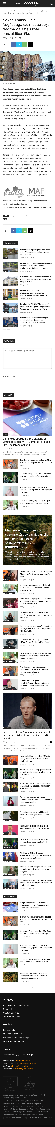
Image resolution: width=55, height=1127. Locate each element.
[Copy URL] (30, 44)
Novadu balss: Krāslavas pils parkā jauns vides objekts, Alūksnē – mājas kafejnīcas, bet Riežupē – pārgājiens (36, 265)
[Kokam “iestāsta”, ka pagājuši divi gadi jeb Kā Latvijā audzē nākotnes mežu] (10, 505)
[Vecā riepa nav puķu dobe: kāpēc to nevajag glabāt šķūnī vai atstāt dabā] (10, 843)
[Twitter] (19, 44)
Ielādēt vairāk (26, 987)
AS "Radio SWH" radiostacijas (16, 1005)
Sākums (5, 11)
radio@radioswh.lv (22, 1060)
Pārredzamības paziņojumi (15, 1041)
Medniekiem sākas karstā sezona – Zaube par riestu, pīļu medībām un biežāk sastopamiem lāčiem (34, 975)
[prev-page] (4, 331)
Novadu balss (23, 216)
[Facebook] (13, 44)
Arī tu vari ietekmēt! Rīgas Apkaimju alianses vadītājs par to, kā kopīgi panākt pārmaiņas (36, 489)
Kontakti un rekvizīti (11, 1016)
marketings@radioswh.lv (23, 1069)
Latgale (13, 216)
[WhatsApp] (25, 44)
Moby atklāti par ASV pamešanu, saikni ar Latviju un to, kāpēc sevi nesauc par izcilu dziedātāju (35, 785)
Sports (5, 434)
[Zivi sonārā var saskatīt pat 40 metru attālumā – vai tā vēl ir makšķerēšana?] (10, 644)
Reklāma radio (9, 1030)
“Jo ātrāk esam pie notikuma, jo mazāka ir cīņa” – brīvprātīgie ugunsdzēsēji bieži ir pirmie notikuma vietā (36, 882)
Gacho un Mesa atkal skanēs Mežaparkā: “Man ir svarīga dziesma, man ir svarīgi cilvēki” (36, 574)
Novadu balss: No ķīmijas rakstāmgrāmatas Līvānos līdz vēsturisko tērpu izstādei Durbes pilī (34, 292)
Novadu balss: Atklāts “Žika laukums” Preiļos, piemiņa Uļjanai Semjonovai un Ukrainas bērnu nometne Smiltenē (35, 306)
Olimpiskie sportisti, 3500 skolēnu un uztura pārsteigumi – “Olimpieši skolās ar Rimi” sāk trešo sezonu (27, 442)
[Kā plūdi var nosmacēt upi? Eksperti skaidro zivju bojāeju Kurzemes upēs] (10, 816)
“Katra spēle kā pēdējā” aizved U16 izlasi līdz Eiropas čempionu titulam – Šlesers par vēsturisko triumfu (36, 601)
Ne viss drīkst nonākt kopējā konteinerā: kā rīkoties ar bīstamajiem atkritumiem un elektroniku (35, 772)
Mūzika (5, 580)
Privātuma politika (11, 1013)
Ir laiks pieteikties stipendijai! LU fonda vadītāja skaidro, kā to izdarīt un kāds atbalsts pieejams (35, 758)
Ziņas (21, 11)
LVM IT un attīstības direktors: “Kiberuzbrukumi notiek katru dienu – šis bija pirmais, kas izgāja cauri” (36, 855)
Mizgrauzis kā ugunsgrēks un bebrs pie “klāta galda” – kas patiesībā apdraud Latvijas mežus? (35, 587)
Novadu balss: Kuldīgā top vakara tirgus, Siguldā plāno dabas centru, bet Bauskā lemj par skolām (35, 279)
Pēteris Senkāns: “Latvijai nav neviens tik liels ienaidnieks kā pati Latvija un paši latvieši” (27, 735)
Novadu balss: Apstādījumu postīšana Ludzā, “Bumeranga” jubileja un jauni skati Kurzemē (35, 252)
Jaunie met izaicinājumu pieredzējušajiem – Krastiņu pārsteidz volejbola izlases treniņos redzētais (35, 682)
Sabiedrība (14, 11)
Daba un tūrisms (11, 547)
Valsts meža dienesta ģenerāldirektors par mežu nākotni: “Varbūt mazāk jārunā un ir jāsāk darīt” (36, 869)
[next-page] (8, 331)
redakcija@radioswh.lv (26, 1063)
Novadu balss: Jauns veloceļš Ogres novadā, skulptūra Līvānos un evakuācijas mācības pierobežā (34, 320)
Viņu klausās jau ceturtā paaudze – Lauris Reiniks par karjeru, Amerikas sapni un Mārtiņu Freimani (34, 669)
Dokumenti (7, 1009)
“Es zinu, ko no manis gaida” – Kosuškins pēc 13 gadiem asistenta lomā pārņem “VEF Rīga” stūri (36, 628)
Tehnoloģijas (7, 847)
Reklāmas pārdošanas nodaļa (16, 1037)
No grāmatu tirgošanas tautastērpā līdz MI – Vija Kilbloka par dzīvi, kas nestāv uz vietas (36, 462)
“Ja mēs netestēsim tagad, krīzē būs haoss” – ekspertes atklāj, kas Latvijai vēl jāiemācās (36, 614)
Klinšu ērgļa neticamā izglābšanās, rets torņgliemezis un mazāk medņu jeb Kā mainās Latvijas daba (35, 655)
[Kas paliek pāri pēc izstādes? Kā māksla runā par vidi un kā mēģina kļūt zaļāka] (10, 477)
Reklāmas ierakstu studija (14, 1034)
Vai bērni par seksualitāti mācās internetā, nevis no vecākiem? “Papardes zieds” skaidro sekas (36, 799)
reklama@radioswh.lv (19, 1066)
